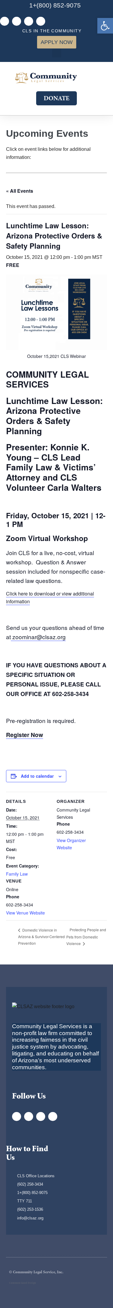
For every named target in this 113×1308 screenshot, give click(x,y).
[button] (56, 52)
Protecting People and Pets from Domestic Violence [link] (86, 936)
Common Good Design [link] (22, 1283)
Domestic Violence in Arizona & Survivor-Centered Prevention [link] (41, 936)
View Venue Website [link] (25, 913)
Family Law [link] (17, 874)
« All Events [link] (19, 190)
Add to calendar (37, 776)
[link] (105, 26)
